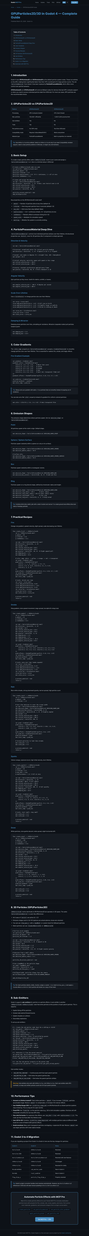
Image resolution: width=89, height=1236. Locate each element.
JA (67, 2)
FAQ (53, 2)
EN (64, 2)
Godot (16, 2)
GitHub (58, 2)
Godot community (66, 1233)
